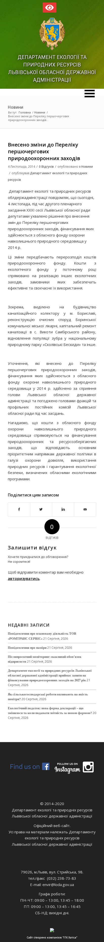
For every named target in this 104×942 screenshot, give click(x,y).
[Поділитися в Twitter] (41, 509)
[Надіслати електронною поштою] (85, 509)
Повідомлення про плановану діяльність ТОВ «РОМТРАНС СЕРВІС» (42, 635)
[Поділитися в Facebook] (19, 509)
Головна (25, 112)
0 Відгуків (46, 166)
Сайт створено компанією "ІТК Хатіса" (52, 937)
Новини (15, 107)
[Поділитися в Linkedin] (63, 509)
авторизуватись (24, 578)
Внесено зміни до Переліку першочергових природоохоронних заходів (44, 151)
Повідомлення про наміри (27, 647)
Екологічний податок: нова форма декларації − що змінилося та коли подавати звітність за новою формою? (50, 710)
